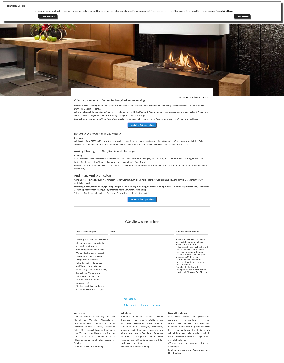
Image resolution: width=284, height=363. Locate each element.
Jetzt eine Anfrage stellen (142, 125)
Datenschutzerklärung (136, 305)
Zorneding (79, 189)
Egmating (108, 186)
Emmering (141, 186)
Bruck (100, 186)
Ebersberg (78, 186)
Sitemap (156, 305)
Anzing (100, 189)
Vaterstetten (90, 189)
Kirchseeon (203, 186)
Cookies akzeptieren (47, 16)
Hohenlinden (191, 186)
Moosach (169, 186)
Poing (106, 189)
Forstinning (140, 189)
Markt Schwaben (126, 189)
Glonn (94, 186)
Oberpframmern (121, 186)
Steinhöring (179, 186)
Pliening (114, 189)
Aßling (133, 186)
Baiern (87, 186)
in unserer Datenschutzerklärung (220, 11)
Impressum (129, 298)
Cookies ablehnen (242, 16)
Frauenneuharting (155, 186)
